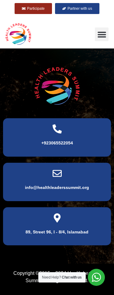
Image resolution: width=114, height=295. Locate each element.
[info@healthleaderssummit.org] (57, 173)
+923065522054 (57, 142)
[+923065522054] (57, 128)
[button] (102, 34)
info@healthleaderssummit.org (57, 187)
